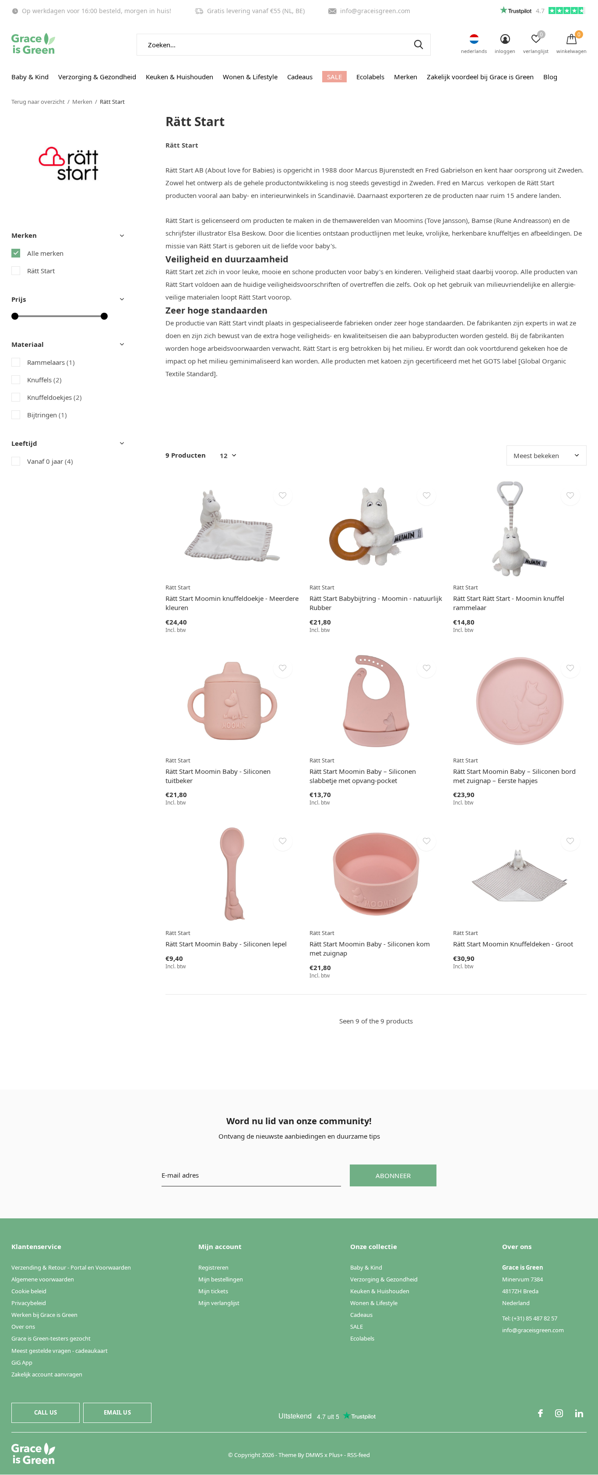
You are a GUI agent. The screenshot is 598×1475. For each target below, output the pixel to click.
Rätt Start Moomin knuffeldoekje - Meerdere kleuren (232, 603)
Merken (405, 76)
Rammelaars (51, 362)
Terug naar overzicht (38, 102)
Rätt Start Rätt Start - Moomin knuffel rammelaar (508, 603)
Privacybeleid (28, 1303)
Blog (550, 76)
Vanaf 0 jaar (50, 461)
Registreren (213, 1267)
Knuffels (44, 379)
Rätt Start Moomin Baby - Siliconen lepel (226, 943)
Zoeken (418, 45)
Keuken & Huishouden (179, 76)
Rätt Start (41, 270)
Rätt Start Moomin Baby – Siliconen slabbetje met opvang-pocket (363, 776)
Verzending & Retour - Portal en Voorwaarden (71, 1267)
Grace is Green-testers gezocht (51, 1338)
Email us (117, 1412)
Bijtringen (47, 414)
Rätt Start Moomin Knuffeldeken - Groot (513, 943)
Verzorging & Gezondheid (97, 76)
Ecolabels (370, 76)
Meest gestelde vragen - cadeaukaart (59, 1351)
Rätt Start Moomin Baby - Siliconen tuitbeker (218, 776)
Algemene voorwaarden (42, 1279)
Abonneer (393, 1175)
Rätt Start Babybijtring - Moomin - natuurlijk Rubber (376, 603)
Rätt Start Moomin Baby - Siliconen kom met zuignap (370, 948)
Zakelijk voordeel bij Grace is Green (480, 76)
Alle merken (45, 253)
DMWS (314, 1455)
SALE (334, 76)
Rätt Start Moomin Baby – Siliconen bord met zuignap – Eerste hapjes (514, 776)
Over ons (23, 1326)
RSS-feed (358, 1455)
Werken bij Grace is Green (44, 1315)
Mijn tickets (213, 1291)
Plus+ (336, 1455)
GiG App (21, 1362)
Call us (45, 1412)
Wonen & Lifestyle (250, 76)
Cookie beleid (28, 1291)
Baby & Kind (30, 76)
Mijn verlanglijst (218, 1303)
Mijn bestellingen (220, 1279)
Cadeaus (300, 76)
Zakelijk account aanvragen (46, 1374)
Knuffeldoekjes (54, 397)
